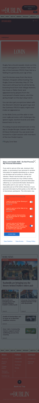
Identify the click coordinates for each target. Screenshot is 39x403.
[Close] (35, 162)
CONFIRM (12, 234)
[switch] (31, 202)
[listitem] (19, 197)
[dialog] (19, 201)
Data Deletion (8, 241)
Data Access (19, 241)
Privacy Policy (30, 241)
